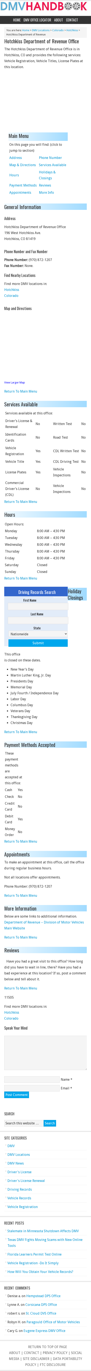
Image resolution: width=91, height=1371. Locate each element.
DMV (11, 1146)
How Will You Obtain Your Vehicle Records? (40, 1272)
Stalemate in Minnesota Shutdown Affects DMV (43, 1231)
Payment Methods (23, 185)
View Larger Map (14, 382)
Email (65, 1088)
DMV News (15, 1163)
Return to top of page (47, 1347)
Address (15, 158)
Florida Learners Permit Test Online (34, 1254)
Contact (72, 19)
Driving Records (19, 1189)
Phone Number (50, 158)
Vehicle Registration (22, 1207)
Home (17, 19)
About (58, 19)
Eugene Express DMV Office (44, 1331)
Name (65, 1080)
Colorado (58, 30)
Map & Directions (22, 165)
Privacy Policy (55, 1353)
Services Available (52, 165)
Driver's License (19, 1172)
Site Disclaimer (36, 1359)
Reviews (45, 185)
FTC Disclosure (53, 1365)
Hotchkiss (72, 30)
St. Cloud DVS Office (41, 1313)
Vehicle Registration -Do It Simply (33, 1263)
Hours (14, 175)
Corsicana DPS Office (41, 1305)
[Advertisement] (36, 101)
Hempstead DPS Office (43, 1296)
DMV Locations (41, 30)
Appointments (20, 193)
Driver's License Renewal (26, 1181)
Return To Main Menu (20, 391)
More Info (46, 193)
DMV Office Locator (37, 19)
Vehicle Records (19, 1198)
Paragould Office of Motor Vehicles (53, 1322)
